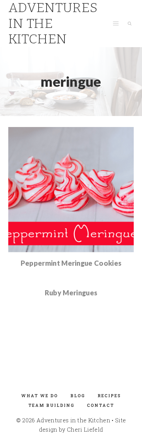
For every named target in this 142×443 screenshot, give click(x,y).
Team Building (51, 405)
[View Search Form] (129, 23)
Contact (100, 405)
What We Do (39, 395)
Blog (77, 395)
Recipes (109, 395)
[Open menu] (115, 23)
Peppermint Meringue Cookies (71, 263)
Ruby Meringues (71, 292)
